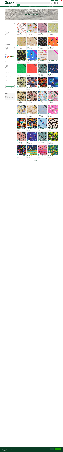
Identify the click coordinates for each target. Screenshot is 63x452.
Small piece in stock (9, 98)
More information (4, 450)
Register (53, 0)
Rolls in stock (8, 96)
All (6, 95)
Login (56, 0)
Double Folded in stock (9, 97)
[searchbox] (33, 3)
